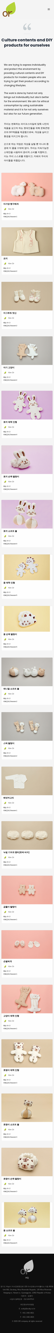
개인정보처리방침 (27, 1304)
